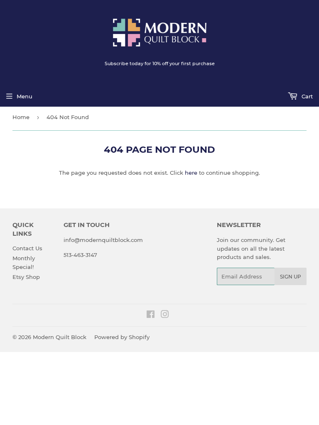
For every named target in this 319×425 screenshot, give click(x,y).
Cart (306, 96)
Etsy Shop (26, 277)
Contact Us (27, 248)
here (191, 172)
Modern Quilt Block (59, 337)
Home (20, 117)
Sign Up (290, 277)
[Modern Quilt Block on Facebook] (150, 315)
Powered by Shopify (122, 337)
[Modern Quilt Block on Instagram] (165, 315)
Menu (24, 96)
